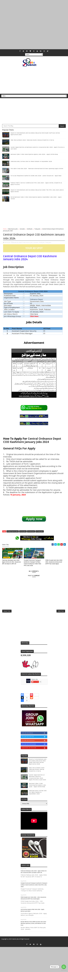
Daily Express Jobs (13, 229)
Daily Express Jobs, (28, 242)
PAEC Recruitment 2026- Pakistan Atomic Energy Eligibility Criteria (32, 140)
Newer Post (6, 611)
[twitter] (23, 51)
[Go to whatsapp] (64, 967)
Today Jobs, (48, 242)
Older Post (61, 611)
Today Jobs (37, 229)
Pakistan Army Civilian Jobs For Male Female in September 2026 (31, 161)
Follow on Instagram (29, 744)
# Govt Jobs (23, 531)
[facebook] (20, 51)
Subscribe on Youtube (29, 747)
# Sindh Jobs (31, 531)
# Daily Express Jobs (12, 531)
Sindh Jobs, (42, 242)
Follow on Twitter (28, 736)
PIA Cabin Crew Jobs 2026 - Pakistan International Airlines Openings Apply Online (37, 168)
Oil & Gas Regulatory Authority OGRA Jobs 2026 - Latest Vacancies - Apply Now (36, 175)
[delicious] (47, 51)
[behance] (40, 51)
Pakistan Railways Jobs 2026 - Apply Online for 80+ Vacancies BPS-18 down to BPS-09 (11, 562)
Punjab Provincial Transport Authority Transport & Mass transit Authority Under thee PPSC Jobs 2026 (32, 562)
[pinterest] (27, 51)
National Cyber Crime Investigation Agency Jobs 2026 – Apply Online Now (34, 154)
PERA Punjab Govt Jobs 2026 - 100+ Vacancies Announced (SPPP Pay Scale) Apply (54, 562)
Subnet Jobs (15, 939)
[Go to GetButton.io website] (64, 970)
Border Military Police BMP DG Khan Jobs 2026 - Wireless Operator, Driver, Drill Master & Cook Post (34, 923)
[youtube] (37, 51)
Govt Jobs (22, 229)
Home (4, 229)
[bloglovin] (30, 51)
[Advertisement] (34, 12)
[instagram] (44, 51)
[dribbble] (33, 51)
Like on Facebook (27, 733)
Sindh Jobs (29, 229)
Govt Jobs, (36, 242)
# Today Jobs (39, 531)
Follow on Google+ (28, 740)
